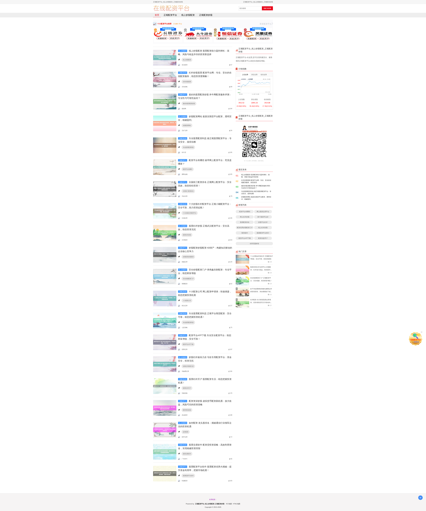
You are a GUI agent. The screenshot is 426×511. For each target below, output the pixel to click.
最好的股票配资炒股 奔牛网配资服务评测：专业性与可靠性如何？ (256, 187)
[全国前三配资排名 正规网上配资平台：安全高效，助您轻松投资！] (164, 189)
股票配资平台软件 (188, 476)
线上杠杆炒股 (263, 227)
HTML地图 (236, 504)
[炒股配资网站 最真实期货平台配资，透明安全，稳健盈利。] (164, 123)
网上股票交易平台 (263, 211)
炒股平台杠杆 (263, 222)
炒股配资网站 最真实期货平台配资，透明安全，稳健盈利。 (256, 198)
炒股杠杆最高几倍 (188, 366)
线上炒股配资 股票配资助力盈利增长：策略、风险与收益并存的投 (255, 176)
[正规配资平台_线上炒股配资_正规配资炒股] (171, 8)
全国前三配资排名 (188, 191)
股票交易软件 (187, 454)
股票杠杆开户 (187, 388)
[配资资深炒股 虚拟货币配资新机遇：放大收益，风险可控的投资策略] (164, 408)
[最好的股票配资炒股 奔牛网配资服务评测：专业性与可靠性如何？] (164, 101)
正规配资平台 (170, 14)
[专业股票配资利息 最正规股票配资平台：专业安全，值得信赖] (164, 145)
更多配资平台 (266, 23)
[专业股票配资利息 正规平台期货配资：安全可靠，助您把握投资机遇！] (164, 320)
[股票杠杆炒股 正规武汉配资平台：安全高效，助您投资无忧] (164, 233)
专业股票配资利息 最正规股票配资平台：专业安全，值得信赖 (256, 192)
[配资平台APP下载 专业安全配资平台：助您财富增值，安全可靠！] (164, 342)
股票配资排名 (244, 222)
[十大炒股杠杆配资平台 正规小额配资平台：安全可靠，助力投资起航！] (164, 211)
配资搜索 (268, 8)
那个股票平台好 (262, 217)
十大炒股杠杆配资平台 (189, 213)
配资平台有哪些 (187, 169)
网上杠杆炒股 (244, 217)
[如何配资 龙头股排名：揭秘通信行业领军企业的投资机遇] (164, 430)
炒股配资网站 (187, 125)
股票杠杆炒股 (187, 235)
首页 (157, 14)
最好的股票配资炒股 (189, 103)
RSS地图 (229, 504)
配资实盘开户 (263, 238)
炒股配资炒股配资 (188, 257)
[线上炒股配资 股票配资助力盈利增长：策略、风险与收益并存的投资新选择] (164, 57)
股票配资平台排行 (263, 233)
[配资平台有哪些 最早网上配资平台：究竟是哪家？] (164, 167)
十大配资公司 (187, 300)
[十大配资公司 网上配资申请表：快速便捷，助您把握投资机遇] (164, 298)
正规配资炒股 (205, 14)
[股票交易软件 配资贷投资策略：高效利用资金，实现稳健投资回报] (164, 451)
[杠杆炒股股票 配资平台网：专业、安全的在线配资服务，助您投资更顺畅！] (164, 79)
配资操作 (245, 233)
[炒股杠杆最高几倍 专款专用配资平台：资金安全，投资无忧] (164, 364)
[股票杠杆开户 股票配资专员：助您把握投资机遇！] (164, 386)
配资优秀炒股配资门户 (244, 227)
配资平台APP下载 (188, 344)
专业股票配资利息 (188, 147)
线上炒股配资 (188, 14)
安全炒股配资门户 (188, 279)
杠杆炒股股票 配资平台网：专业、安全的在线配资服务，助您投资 (256, 181)
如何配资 (185, 432)
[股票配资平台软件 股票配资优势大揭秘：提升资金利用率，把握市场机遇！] (164, 473)
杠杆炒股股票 (187, 82)
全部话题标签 (254, 243)
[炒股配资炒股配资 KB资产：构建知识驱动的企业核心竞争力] (164, 254)
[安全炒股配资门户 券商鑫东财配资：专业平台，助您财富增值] (164, 276)
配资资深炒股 (187, 410)
